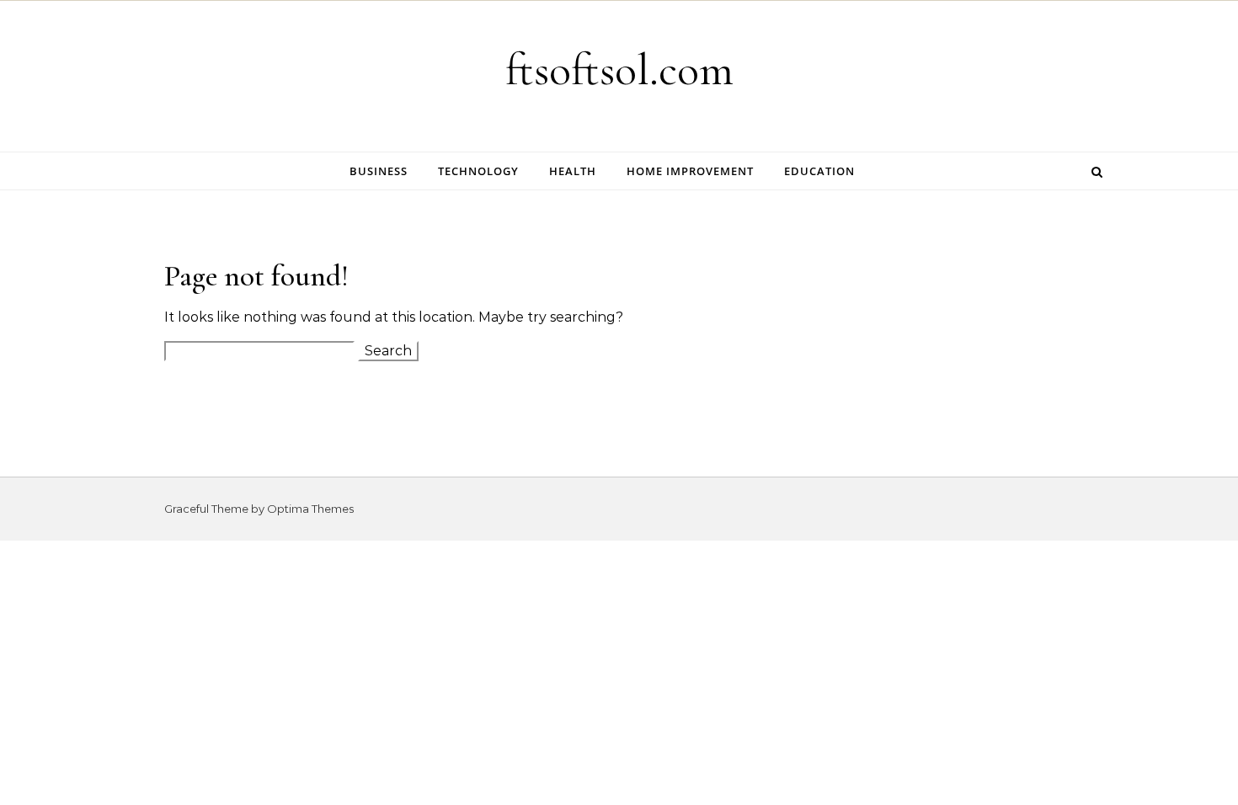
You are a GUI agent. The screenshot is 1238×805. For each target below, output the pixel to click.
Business (379, 171)
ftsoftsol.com (619, 69)
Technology (478, 171)
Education (819, 171)
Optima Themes (310, 508)
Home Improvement (690, 171)
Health (572, 171)
